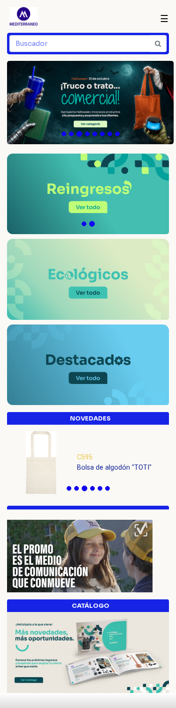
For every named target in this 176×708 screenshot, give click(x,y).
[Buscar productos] (158, 43)
